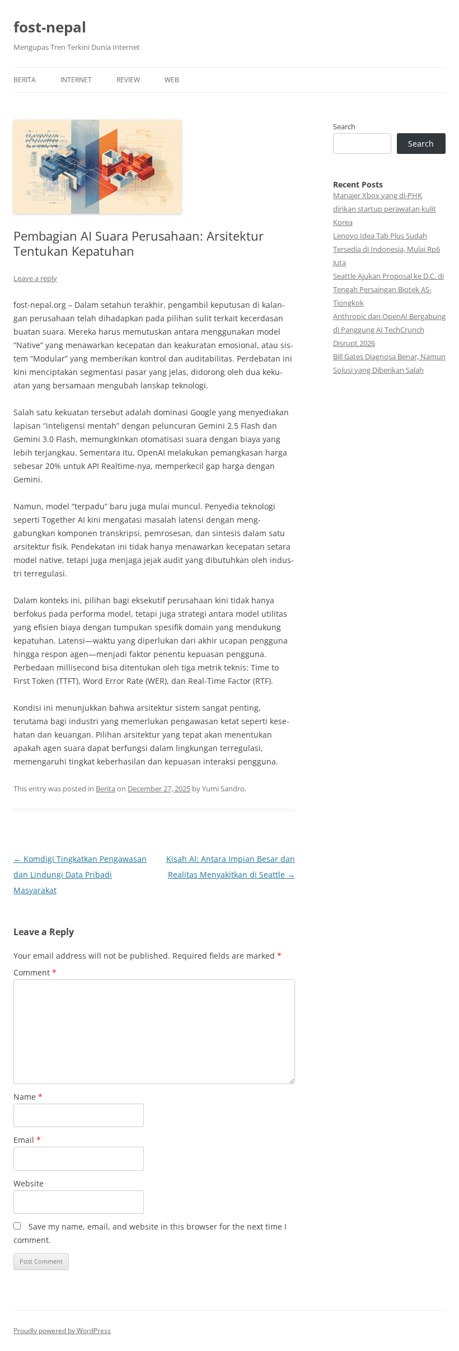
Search (344, 126)
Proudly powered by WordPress (62, 1330)
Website (28, 1183)
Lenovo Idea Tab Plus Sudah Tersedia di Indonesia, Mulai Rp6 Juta (386, 249)
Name (28, 1096)
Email (27, 1139)
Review (128, 80)
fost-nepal (49, 27)
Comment (35, 972)
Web (172, 80)
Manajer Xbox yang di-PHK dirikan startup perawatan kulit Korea (384, 208)
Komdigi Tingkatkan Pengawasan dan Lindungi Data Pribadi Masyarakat (80, 874)
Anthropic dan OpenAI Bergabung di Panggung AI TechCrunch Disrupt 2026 (389, 329)
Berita (24, 80)
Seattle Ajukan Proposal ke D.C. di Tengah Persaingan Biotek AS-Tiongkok (388, 289)
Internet (76, 80)
